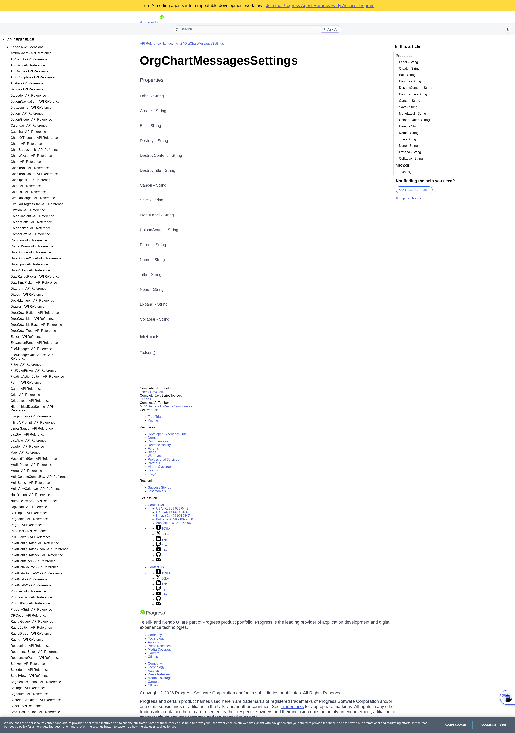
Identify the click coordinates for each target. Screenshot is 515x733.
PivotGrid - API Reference (29, 579)
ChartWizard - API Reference (31, 155)
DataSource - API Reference (31, 252)
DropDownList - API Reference (33, 318)
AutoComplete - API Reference (33, 77)
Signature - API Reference (29, 694)
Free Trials (155, 416)
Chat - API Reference (26, 161)
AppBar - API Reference (28, 65)
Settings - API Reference (28, 688)
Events (153, 470)
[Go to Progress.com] (153, 614)
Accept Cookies (456, 724)
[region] (257, 725)
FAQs (152, 474)
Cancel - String (153, 185)
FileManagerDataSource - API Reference (32, 356)
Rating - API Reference (27, 639)
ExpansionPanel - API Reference (34, 342)
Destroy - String (154, 140)
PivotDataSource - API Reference (34, 567)
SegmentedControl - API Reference (36, 682)
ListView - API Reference (28, 440)
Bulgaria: (174, 519)
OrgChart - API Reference (29, 507)
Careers (153, 653)
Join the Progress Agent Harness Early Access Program (320, 5)
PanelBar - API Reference (29, 531)
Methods (150, 337)
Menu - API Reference (26, 470)
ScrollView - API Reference (30, 675)
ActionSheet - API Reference (31, 53)
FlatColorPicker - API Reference (33, 370)
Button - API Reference (27, 113)
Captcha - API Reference (28, 131)
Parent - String (153, 245)
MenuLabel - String (157, 215)
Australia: (175, 523)
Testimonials (157, 491)
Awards (153, 642)
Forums (153, 448)
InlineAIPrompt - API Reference (33, 422)
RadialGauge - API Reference (32, 621)
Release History (159, 445)
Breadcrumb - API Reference (31, 107)
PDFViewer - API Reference (31, 537)
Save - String (151, 200)
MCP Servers (149, 406)
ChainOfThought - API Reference (34, 137)
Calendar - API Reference (29, 125)
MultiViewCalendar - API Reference (36, 488)
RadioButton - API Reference (31, 627)
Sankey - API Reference (28, 663)
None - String (152, 289)
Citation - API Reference (28, 210)
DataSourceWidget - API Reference (36, 258)
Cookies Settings (493, 724)
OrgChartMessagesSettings (204, 43)
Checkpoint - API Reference (30, 180)
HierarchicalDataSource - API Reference (32, 408)
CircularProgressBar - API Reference (37, 204)
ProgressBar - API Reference (31, 597)
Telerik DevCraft (151, 392)
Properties (151, 80)
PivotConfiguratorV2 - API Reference (37, 555)
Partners (154, 463)
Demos (153, 437)
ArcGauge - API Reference (29, 71)
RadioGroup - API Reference (31, 633)
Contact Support (414, 189)
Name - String (152, 259)
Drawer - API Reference (27, 306)
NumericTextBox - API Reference (34, 501)
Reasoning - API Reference (30, 645)
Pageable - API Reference (29, 519)
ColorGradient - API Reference (32, 216)
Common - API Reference (29, 240)
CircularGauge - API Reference (33, 198)
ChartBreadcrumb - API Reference (35, 149)
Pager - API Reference (27, 525)
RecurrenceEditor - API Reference (35, 651)
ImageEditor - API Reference (31, 416)
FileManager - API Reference (31, 349)
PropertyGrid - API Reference (31, 609)
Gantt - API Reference (26, 388)
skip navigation (149, 22)
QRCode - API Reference (29, 615)
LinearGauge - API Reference (32, 428)
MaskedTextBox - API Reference (34, 458)
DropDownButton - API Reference (35, 312)
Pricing (153, 420)
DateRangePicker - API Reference (35, 276)
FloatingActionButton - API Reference (37, 376)
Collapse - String (154, 319)
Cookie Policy (18, 726)
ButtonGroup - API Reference (31, 119)
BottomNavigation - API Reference (35, 101)
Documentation (159, 441)
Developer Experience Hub (167, 434)
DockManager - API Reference (32, 300)
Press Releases (159, 646)
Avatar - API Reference (27, 83)
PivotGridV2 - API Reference (31, 585)
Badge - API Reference (27, 89)
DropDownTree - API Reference (33, 330)
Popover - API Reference (28, 591)
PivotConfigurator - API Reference (35, 543)
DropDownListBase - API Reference (36, 324)
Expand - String (154, 304)
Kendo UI (146, 399)
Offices (153, 656)
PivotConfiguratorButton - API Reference (39, 549)
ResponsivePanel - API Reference (35, 657)
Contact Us (156, 505)
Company (155, 635)
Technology (156, 638)
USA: (172, 508)
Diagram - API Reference (28, 288)
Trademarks (292, 706)
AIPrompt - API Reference (29, 59)
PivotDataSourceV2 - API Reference (36, 573)
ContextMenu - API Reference (32, 246)
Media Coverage (160, 649)
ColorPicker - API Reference (31, 228)
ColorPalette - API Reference (31, 222)
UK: (172, 512)
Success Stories (159, 487)
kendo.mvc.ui (172, 43)
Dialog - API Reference (27, 294)
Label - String (152, 96)
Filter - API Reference (26, 364)
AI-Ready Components (176, 406)
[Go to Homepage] (162, 22)
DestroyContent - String (161, 155)
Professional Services (163, 459)
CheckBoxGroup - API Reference (34, 174)
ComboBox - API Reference (30, 234)
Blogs (152, 452)
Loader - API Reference (27, 446)
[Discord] (158, 560)
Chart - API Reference (26, 143)
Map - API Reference (25, 452)
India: (173, 515)
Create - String (153, 111)
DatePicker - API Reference (30, 270)
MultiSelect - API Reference (30, 482)
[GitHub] (158, 555)
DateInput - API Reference (29, 264)
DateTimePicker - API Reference (34, 282)
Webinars (155, 455)
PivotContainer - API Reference (33, 561)
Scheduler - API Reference (30, 669)
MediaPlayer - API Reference (31, 464)
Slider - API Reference (26, 706)
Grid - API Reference (25, 394)
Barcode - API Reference (28, 95)
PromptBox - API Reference (30, 603)
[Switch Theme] (508, 29)
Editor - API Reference (26, 336)
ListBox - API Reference (28, 434)
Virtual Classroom (160, 466)
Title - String (150, 274)
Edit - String (150, 125)
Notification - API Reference (30, 495)
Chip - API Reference (26, 186)
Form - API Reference (26, 382)
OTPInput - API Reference (29, 513)
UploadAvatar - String (159, 230)
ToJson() (147, 352)
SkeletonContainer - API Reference (36, 700)
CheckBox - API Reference (30, 168)
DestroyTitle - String (157, 170)
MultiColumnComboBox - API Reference (39, 476)
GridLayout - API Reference (30, 400)
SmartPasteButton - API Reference (35, 712)
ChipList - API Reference (28, 192)
